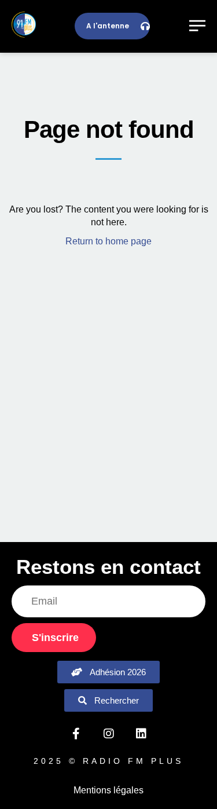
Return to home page (108, 241)
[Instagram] (109, 734)
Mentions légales (108, 790)
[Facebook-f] (76, 734)
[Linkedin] (141, 734)
